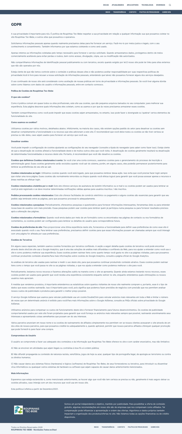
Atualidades (118, 5)
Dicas (106, 5)
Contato (132, 12)
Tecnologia (147, 5)
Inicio (108, 12)
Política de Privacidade (149, 12)
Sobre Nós (166, 12)
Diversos (160, 5)
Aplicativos (132, 5)
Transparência (119, 12)
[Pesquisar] (170, 5)
